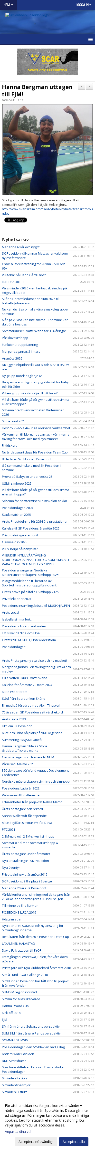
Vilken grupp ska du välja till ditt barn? (29, 393)
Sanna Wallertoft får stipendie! (25, 816)
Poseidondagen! (14, 647)
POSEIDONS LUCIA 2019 (19, 912)
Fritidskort (9, 445)
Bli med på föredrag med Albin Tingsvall (31, 705)
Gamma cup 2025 (14, 542)
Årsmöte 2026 (12, 358)
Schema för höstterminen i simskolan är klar (34, 501)
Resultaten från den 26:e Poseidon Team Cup (35, 936)
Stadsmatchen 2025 (16, 514)
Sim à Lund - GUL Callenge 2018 (25, 974)
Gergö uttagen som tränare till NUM (28, 757)
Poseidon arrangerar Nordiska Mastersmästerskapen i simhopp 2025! (30, 572)
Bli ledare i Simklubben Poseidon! (26, 459)
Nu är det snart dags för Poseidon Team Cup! (35, 452)
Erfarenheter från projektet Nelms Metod (32, 802)
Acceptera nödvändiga (36, 1141)
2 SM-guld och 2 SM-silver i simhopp (28, 836)
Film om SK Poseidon (17, 726)
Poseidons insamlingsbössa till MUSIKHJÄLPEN (36, 605)
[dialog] (47, 1123)
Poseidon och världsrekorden (24, 626)
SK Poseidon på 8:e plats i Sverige (27, 881)
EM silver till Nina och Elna (21, 633)
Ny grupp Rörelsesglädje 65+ (23, 376)
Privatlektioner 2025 (16, 598)
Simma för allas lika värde (21, 999)
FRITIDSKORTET (13, 282)
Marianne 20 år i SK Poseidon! (24, 888)
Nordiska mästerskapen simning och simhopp (36, 781)
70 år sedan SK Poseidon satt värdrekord (32, 712)
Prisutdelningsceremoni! (20, 535)
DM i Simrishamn (14, 1061)
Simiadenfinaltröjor (16, 1085)
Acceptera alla (74, 1141)
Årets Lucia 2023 (14, 719)
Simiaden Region (14, 1078)
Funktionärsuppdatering (20, 344)
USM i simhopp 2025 (16, 483)
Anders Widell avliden (18, 1054)
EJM (4, 1019)
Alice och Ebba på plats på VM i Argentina (32, 733)
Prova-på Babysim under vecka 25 (27, 476)
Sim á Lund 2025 (14, 421)
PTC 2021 (8, 829)
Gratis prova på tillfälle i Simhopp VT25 (30, 592)
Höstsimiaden (12, 919)
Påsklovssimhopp (15, 338)
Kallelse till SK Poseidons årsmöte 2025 (30, 528)
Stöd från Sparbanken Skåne (23, 698)
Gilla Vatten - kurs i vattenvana (24, 678)
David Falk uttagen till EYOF (21, 950)
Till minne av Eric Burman (20, 905)
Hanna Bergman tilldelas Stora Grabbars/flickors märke (24, 748)
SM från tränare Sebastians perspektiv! (31, 1026)
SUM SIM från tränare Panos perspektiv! (31, 1033)
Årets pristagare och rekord (22, 809)
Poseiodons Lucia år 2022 (20, 788)
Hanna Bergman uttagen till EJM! (37, 90)
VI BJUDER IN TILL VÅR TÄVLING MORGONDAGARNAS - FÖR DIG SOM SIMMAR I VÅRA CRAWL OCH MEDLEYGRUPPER (35, 559)
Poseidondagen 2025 (17, 507)
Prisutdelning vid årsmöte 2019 (24, 874)
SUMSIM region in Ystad (19, 992)
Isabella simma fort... (17, 619)
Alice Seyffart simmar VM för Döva (27, 822)
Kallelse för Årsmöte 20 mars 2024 (27, 685)
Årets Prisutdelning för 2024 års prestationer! (35, 521)
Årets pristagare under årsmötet (26, 854)
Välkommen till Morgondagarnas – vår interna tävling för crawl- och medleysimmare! (35, 436)
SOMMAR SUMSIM (15, 1040)
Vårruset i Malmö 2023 (18, 764)
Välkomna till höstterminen (21, 795)
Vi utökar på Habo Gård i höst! (24, 275)
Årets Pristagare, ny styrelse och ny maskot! (34, 660)
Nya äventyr (11, 867)
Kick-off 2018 (11, 1012)
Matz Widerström (14, 691)
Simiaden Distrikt (14, 1092)
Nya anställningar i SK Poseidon (25, 860)
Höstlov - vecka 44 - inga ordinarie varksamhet (36, 428)
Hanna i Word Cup (15, 1006)
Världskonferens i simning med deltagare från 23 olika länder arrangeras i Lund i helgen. (36, 896)
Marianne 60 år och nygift (20, 247)
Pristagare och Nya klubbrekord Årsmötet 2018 (36, 968)
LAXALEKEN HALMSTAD (18, 943)
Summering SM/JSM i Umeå (22, 739)
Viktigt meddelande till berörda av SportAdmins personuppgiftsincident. (29, 583)
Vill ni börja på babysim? (20, 549)
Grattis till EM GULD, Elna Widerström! (29, 640)
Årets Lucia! (10, 612)
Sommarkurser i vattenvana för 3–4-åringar (34, 331)
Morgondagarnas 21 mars (21, 351)
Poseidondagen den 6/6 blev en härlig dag (33, 1047)
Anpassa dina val (18, 1131)
